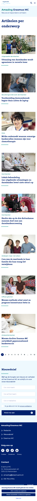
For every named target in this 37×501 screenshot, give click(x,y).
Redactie (7, 430)
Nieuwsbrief (8, 434)
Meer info (18, 498)
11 (30, 354)
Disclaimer (11, 454)
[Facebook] (2, 450)
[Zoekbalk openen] (31, 3)
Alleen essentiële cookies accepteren (18, 494)
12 (34, 354)
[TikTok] (12, 450)
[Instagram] (7, 450)
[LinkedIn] (17, 450)
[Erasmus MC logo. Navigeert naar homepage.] (6, 3)
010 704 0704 (9, 479)
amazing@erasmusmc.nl (13, 475)
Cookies (3, 454)
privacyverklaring (26, 406)
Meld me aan (9, 413)
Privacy (19, 454)
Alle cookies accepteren (18, 491)
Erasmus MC (9, 438)
